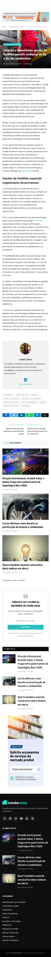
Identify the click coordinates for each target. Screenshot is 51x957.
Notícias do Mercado (10, 933)
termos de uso (28, 636)
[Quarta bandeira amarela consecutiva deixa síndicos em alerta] (25, 548)
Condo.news (17, 953)
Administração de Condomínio (14, 902)
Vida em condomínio (10, 940)
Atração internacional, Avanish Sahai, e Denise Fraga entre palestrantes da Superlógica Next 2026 (23, 482)
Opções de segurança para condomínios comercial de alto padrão (13, 431)
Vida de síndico (8, 936)
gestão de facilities (11, 402)
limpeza (43, 402)
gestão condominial (11, 398)
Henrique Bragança (29, 402)
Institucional (6, 925)
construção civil (22, 395)
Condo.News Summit (10, 906)
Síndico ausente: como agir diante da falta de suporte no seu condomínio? (37, 431)
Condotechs (7, 910)
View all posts (25, 384)
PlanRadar (25, 171)
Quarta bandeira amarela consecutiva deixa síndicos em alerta (22, 566)
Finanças (5, 917)
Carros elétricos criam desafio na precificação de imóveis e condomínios (22, 525)
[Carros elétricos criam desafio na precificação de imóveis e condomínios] (25, 507)
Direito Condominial (10, 914)
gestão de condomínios (31, 398)
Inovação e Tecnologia (11, 921)
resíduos (38, 221)
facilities (34, 395)
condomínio (8, 395)
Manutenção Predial (12, 44)
